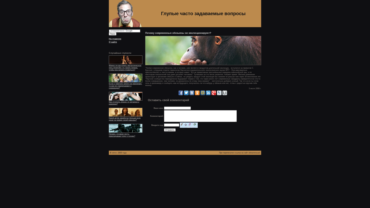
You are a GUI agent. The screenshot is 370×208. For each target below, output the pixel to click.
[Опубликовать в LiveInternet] (224, 93)
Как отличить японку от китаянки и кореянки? (124, 103)
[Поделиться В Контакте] (191, 93)
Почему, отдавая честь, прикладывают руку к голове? (122, 135)
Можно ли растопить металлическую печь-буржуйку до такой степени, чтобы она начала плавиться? (125, 67)
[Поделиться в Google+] (213, 93)
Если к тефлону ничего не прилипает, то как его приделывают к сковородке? (125, 86)
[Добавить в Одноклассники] (197, 93)
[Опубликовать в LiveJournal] (219, 93)
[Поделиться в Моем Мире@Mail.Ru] (202, 93)
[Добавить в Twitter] (186, 93)
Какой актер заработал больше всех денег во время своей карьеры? (125, 119)
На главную (115, 39)
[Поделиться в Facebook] (180, 93)
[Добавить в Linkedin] (208, 93)
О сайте (113, 42)
